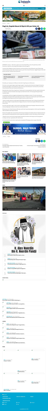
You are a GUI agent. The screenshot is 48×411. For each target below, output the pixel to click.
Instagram (33, 402)
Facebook (5, 402)
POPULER (4, 213)
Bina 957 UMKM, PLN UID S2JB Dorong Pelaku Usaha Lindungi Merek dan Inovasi (23, 164)
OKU (11, 316)
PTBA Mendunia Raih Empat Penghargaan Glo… (16, 264)
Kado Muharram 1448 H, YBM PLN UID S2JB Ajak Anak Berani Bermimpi (38, 162)
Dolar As (4, 136)
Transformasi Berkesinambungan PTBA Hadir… (16, 273)
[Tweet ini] (39, 29)
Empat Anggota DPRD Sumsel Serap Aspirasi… (16, 308)
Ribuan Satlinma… (35, 359)
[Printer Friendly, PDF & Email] (6, 122)
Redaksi (31, 396)
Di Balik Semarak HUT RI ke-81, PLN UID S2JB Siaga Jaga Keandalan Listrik (9, 181)
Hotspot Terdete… (7, 360)
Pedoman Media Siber (6, 398)
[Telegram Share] (42, 29)
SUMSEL (8, 323)
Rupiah (9, 136)
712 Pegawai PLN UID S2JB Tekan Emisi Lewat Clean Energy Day (38, 177)
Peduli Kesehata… (21, 371)
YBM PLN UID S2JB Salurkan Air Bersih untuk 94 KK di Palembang (8, 162)
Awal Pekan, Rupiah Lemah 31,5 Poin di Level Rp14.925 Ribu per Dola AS (9, 77)
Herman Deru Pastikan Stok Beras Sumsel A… (16, 333)
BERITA (8, 263)
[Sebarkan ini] (36, 29)
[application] (24, 199)
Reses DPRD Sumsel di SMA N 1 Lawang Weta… (16, 303)
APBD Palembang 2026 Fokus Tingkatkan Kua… (16, 312)
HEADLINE (8, 254)
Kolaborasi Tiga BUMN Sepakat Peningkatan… (16, 268)
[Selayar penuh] (44, 209)
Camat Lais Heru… (21, 381)
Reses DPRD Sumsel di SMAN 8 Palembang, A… (11, 300)
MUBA (4, 359)
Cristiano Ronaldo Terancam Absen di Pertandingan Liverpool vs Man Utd (36, 145)
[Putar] (4, 209)
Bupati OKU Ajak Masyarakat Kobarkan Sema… (16, 317)
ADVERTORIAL (5, 277)
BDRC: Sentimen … (7, 390)
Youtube (5, 404)
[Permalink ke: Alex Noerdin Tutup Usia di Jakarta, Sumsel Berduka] (24, 234)
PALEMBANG (7, 389)
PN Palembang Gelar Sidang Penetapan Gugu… (16, 259)
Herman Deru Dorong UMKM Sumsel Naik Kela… (16, 342)
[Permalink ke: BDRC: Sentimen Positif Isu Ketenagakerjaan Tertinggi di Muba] (10, 381)
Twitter (19, 402)
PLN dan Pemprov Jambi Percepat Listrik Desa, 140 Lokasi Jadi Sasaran (23, 176)
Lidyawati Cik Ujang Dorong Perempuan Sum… (16, 338)
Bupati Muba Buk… (35, 382)
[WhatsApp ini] (44, 29)
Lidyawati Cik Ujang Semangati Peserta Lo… (15, 329)
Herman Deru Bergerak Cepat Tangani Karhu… (16, 324)
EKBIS (11, 263)
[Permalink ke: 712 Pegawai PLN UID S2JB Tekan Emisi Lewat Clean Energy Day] (39, 171)
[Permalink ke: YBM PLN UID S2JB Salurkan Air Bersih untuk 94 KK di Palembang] (9, 157)
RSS (18, 404)
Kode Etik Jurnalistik (20, 396)
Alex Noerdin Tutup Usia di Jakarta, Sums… (16, 255)
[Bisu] (42, 209)
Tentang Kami (5, 396)
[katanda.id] (24, 5)
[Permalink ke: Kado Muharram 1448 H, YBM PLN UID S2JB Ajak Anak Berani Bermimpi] (39, 157)
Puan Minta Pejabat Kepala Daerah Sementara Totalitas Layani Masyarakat (12, 145)
